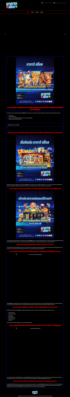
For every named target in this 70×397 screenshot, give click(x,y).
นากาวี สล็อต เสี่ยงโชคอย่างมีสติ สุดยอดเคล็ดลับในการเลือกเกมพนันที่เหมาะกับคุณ (39, 396)
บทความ (32, 12)
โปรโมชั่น (41, 12)
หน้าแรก (28, 12)
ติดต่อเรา (37, 12)
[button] (5, 34)
